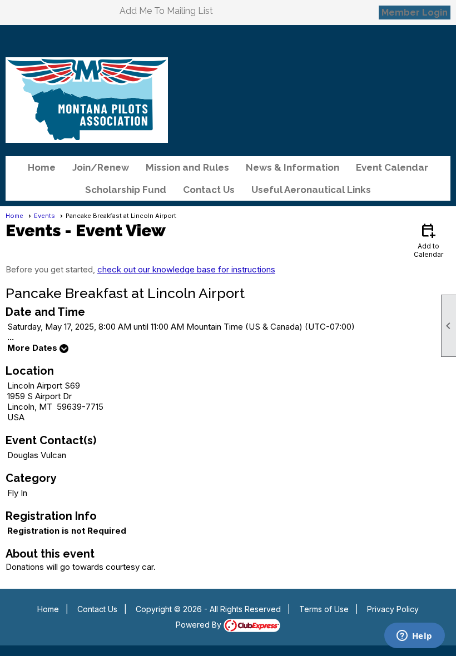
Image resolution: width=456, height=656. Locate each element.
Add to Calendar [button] (428, 240)
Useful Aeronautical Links (311, 189)
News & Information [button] (292, 167)
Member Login (414, 12)
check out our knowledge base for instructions (186, 269)
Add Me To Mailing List (166, 11)
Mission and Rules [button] (187, 167)
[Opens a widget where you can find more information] (414, 636)
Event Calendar (392, 167)
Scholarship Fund (125, 189)
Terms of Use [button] (324, 609)
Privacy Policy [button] (393, 609)
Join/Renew (100, 167)
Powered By (200, 624)
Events (44, 216)
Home (42, 167)
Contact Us (209, 189)
